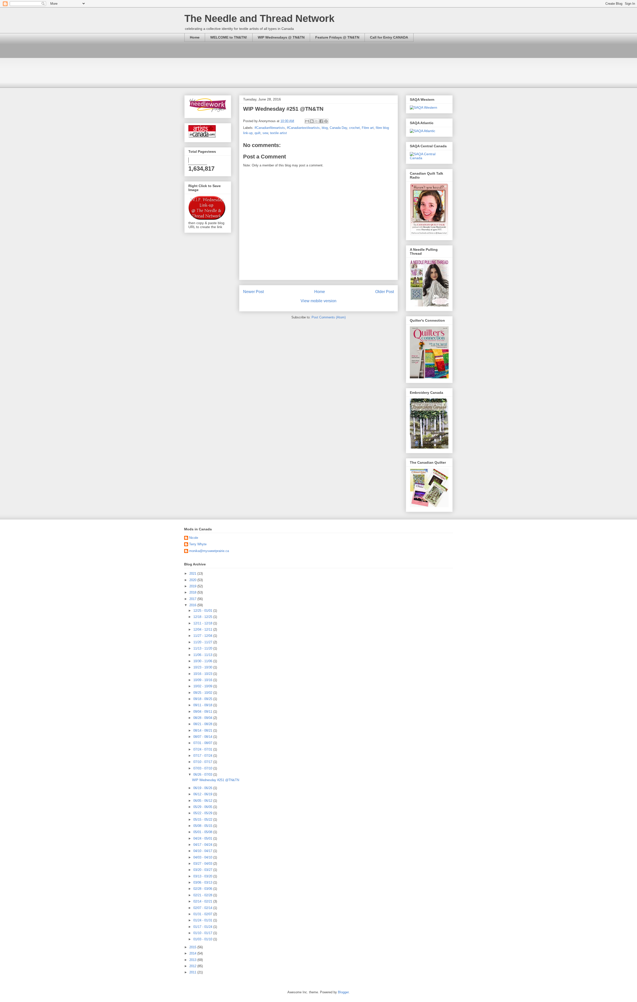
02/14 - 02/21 (203, 901)
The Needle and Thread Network (259, 18)
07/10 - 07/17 (203, 762)
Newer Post (253, 292)
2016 (193, 605)
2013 (193, 960)
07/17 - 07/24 (203, 755)
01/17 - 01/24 (203, 927)
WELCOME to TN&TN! (228, 37)
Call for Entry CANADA (389, 37)
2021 (193, 573)
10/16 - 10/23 (203, 674)
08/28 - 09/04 (203, 718)
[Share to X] (316, 121)
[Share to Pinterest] (325, 121)
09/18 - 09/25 (203, 699)
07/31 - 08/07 (203, 743)
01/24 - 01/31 (203, 920)
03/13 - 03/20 (203, 876)
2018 (193, 592)
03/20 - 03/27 (203, 870)
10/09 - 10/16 (203, 680)
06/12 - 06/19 (203, 794)
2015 (193, 947)
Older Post (384, 292)
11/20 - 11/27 (203, 642)
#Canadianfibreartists (270, 128)
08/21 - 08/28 (203, 724)
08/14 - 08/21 (203, 730)
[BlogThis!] (311, 121)
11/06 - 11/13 (203, 655)
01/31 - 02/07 (203, 914)
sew (265, 133)
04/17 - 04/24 (203, 845)
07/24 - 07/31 (203, 749)
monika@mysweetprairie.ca (209, 551)
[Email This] (307, 121)
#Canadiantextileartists (303, 128)
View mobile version (318, 301)
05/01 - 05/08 (203, 832)
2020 (193, 580)
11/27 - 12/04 (203, 636)
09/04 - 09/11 (203, 711)
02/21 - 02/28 (203, 895)
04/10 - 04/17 (203, 851)
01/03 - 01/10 (203, 939)
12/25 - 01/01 (203, 610)
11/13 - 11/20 (203, 648)
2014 (193, 953)
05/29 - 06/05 (203, 807)
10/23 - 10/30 (203, 667)
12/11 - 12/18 (203, 623)
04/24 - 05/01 (203, 838)
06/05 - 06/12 (203, 800)
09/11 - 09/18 (203, 705)
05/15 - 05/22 (203, 819)
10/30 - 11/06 (203, 661)
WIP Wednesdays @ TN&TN (281, 37)
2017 (193, 599)
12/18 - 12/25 (203, 617)
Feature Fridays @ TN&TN (337, 37)
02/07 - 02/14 (203, 908)
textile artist (278, 133)
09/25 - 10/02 (203, 693)
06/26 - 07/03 (203, 774)
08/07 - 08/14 (203, 737)
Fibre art (368, 128)
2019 (193, 586)
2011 (193, 972)
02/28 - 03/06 (203, 889)
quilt (258, 133)
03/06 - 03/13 (203, 882)
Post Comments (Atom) (329, 317)
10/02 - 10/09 (203, 686)
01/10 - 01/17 (203, 933)
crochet (354, 128)
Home (195, 37)
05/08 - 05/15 (203, 826)
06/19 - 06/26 (203, 788)
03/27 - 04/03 (203, 863)
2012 (193, 966)
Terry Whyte (198, 544)
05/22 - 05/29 (203, 813)
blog (325, 128)
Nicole (193, 538)
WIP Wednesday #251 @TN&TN (215, 780)
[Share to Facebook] (321, 121)
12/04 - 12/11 (203, 629)
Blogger (343, 992)
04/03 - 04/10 (203, 857)
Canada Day (338, 128)
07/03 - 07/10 (203, 768)
